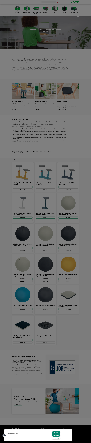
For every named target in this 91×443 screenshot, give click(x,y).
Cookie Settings (56, 438)
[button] (4, 435)
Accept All (56, 432)
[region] (38, 435)
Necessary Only (56, 435)
